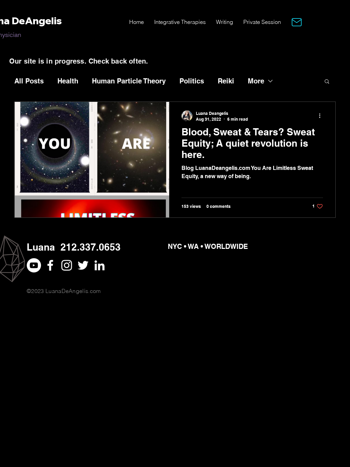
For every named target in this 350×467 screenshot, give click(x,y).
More (256, 81)
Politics (191, 81)
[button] (297, 22)
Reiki (226, 81)
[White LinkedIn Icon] (99, 265)
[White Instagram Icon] (66, 265)
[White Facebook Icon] (50, 265)
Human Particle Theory (129, 81)
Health (67, 81)
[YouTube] (34, 265)
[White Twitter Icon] (83, 265)
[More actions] (322, 116)
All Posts (29, 81)
